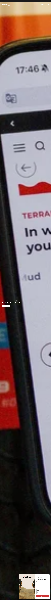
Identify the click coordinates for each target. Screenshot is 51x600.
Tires (13, 3)
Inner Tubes (22, 3)
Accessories (28, 3)
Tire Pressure (10, 5)
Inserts (17, 3)
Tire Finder (10, 3)
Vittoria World (35, 3)
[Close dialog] (49, 574)
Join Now (42, 596)
